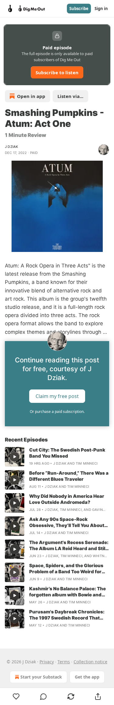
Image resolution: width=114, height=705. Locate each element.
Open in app (31, 96)
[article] (57, 456)
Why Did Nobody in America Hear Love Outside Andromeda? (66, 499)
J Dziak (11, 147)
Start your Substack (41, 677)
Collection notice (90, 662)
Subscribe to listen (57, 72)
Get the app (87, 677)
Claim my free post (57, 396)
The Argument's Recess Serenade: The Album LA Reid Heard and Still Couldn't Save (69, 545)
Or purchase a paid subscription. (57, 411)
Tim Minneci (87, 463)
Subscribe (78, 8)
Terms (63, 662)
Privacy (47, 662)
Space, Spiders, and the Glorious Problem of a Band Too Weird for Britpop (66, 569)
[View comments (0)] (43, 696)
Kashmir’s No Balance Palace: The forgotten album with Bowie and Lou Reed (67, 592)
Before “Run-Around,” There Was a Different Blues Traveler (69, 476)
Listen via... (70, 96)
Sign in (101, 8)
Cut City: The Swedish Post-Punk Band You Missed (67, 453)
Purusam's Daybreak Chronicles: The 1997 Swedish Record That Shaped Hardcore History (67, 615)
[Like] (16, 696)
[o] (14, 457)
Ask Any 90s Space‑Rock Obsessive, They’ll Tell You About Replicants (66, 522)
